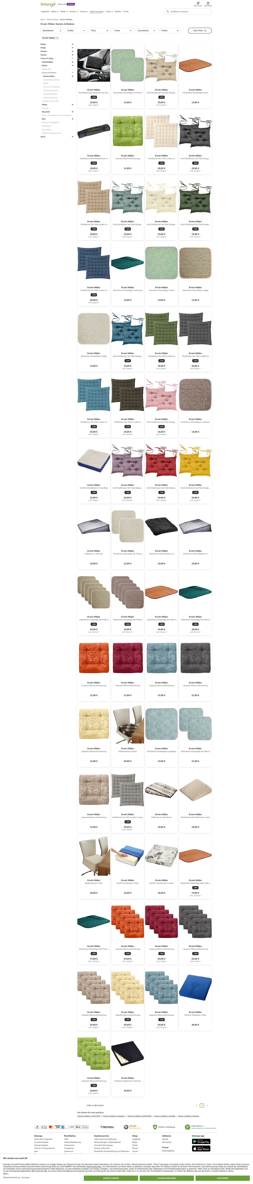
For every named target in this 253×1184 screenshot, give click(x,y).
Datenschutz (69, 1145)
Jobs (36, 1151)
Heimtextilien (47, 62)
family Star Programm (43, 1139)
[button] (208, 4)
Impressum (68, 1151)
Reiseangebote (168, 1150)
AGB (66, 1139)
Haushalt (46, 112)
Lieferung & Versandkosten (105, 1139)
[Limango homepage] (48, 4)
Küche (44, 65)
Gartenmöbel (48, 76)
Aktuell (165, 1139)
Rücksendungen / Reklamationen (107, 1142)
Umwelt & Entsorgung (103, 1145)
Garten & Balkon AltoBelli (165, 1116)
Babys (43, 44)
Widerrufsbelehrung (72, 1142)
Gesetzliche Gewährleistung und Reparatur (111, 1151)
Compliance (69, 1148)
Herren (44, 55)
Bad (43, 119)
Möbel (44, 104)
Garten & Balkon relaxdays (114, 1116)
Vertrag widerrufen (102, 1148)
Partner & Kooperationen (44, 1148)
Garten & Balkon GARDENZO (140, 1116)
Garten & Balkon (49, 72)
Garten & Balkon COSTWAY (88, 1116)
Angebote (136, 1139)
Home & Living (47, 58)
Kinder (43, 48)
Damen (44, 51)
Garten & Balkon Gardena (188, 1116)
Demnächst (166, 1142)
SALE (43, 136)
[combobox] (187, 11)
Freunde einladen (41, 1142)
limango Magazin (41, 1145)
